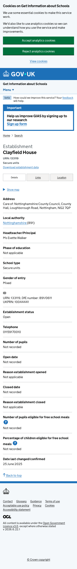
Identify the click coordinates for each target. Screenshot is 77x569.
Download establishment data (21, 167)
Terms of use (52, 501)
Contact (8, 501)
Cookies (49, 505)
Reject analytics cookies (38, 51)
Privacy (37, 505)
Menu (7, 90)
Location (61, 177)
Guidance (36, 501)
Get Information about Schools (25, 84)
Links (38, 177)
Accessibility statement (16, 509)
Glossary (21, 501)
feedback (67, 97)
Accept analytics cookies (38, 40)
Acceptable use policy (16, 505)
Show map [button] (13, 189)
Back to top (14, 475)
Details (14, 177)
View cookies (38, 61)
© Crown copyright (38, 559)
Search (18, 135)
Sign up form (17, 124)
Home (6, 135)
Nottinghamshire (15, 223)
